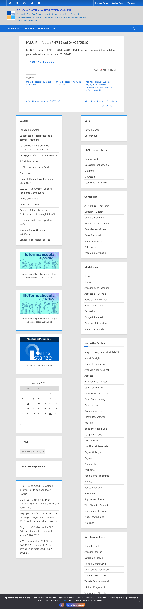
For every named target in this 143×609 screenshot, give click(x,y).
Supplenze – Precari (94, 499)
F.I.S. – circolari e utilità (96, 223)
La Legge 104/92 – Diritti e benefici (38, 155)
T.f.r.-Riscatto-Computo (96, 505)
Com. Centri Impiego (95, 399)
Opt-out (62, 600)
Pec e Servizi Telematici (97, 475)
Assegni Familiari (93, 551)
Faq (54, 28)
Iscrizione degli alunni (95, 428)
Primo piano (14, 28)
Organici (88, 458)
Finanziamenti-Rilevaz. (96, 229)
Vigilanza (89, 522)
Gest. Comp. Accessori (96, 569)
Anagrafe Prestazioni (95, 364)
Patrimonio (90, 247)
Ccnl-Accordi (91, 159)
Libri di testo (91, 440)
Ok (62, 605)
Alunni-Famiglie (92, 358)
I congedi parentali (29, 129)
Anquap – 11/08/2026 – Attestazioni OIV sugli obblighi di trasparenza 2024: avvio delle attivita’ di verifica (39, 517)
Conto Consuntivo (94, 217)
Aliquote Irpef (91, 546)
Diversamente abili (94, 411)
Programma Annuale (95, 252)
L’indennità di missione (96, 575)
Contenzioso (91, 405)
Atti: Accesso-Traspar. (96, 381)
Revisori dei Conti (93, 487)
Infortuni (88, 422)
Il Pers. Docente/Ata (94, 416)
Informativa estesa (75, 605)
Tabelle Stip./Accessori (96, 581)
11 (28, 403)
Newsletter (43, 28)
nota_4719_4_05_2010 (42, 62)
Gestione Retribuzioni (95, 323)
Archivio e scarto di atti (96, 369)
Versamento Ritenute (95, 593)
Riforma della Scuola (95, 493)
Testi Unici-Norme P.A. (96, 182)
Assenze (88, 375)
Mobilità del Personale (96, 446)
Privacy (88, 481)
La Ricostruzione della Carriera (36, 167)
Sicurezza (89, 176)
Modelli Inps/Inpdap (94, 329)
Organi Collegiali (93, 452)
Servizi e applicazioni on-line (35, 239)
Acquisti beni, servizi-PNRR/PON (101, 352)
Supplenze (25, 173)
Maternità (89, 170)
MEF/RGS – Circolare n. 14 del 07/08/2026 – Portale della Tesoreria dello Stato (39, 503)
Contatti (131, 3)
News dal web (91, 129)
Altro (87, 276)
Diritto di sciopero (29, 204)
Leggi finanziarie (93, 434)
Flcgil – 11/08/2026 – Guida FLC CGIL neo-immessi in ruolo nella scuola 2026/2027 (36, 531)
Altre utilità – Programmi (97, 205)
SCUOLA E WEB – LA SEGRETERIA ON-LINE (44, 10)
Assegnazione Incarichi (96, 287)
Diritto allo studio (29, 198)
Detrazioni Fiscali (93, 557)
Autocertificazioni (93, 305)
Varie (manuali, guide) (95, 511)
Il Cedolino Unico (29, 161)
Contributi (29, 28)
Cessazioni (90, 311)
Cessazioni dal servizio (96, 164)
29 (50, 413)
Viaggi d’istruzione (94, 516)
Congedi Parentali (93, 317)
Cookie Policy (118, 3)
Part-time (89, 469)
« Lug (22, 424)
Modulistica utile (93, 241)
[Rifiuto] (139, 601)
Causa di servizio (93, 387)
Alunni (87, 282)
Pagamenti (90, 464)
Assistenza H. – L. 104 (96, 299)
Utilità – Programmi (94, 587)
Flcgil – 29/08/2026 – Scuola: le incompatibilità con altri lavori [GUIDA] (36, 489)
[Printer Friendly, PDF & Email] (103, 69)
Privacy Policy (101, 3)
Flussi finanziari (92, 235)
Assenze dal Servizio (95, 293)
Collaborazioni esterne (96, 393)
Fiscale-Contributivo (95, 563)
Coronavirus (90, 135)
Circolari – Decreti (94, 211)
